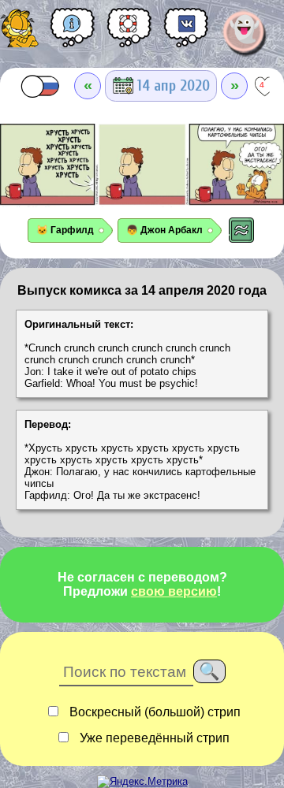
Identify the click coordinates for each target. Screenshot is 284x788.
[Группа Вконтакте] (186, 33)
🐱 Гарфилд (65, 230)
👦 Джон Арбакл (164, 230)
